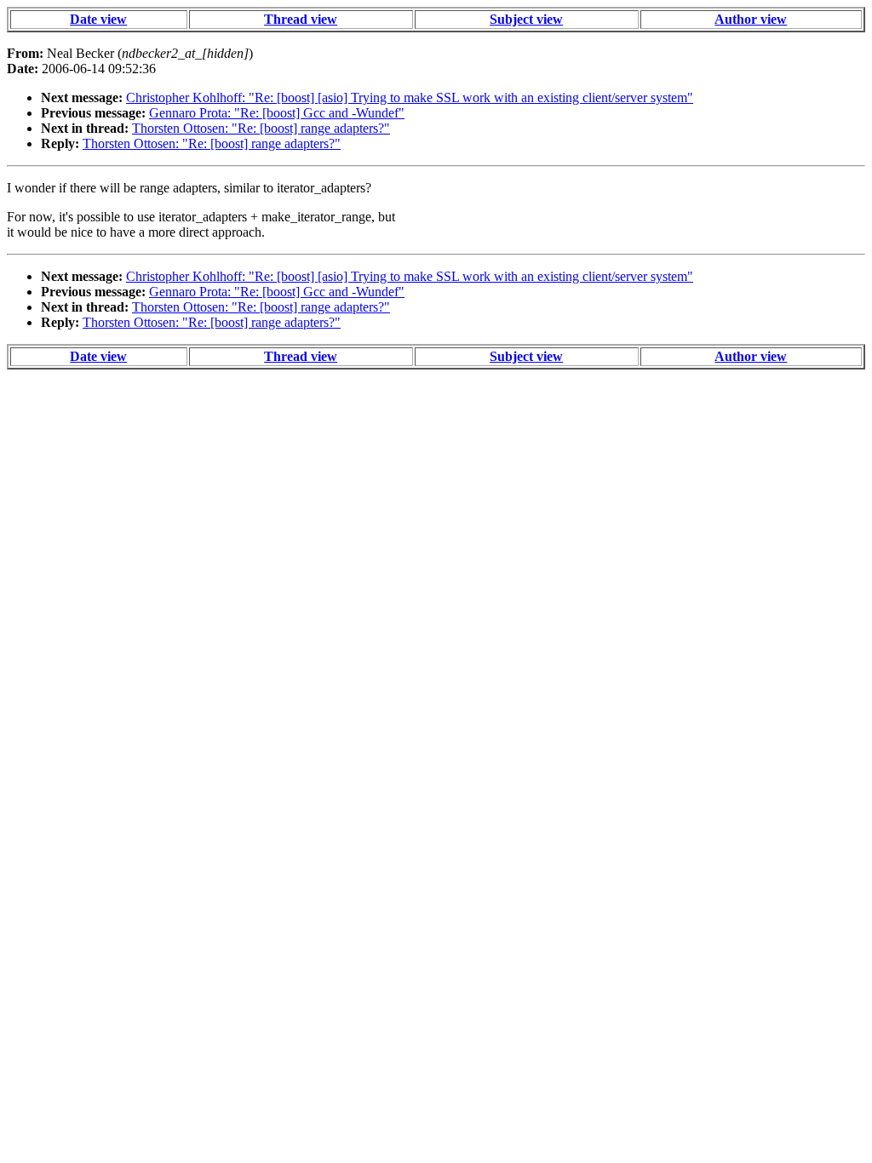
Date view (98, 19)
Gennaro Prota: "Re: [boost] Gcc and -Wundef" (276, 113)
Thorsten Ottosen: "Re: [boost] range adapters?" (261, 128)
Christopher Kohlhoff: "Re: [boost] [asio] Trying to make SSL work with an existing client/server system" (409, 97)
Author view (750, 19)
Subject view (526, 19)
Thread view (300, 19)
